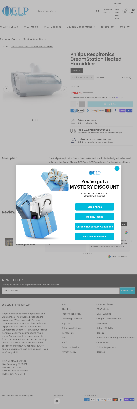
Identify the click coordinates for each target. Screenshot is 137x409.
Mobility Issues (94, 216)
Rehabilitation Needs (94, 236)
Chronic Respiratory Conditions (94, 226)
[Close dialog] (117, 168)
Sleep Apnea (94, 207)
